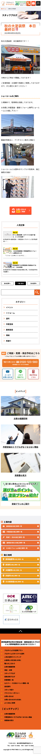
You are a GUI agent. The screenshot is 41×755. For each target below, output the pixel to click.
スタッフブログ (9, 673)
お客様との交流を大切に (12, 660)
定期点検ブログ (9, 676)
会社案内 (7, 686)
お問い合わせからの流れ (12, 699)
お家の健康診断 (9, 667)
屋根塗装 (9, 329)
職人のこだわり (9, 663)
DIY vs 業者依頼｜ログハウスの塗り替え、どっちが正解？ (24, 236)
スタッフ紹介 (9, 690)
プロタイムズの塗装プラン (13, 650)
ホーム (4, 8)
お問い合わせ (9, 696)
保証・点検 (8, 670)
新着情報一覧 (9, 680)
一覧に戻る (20, 283)
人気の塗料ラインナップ (12, 657)
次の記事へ (33, 283)
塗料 (8, 318)
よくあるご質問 (9, 703)
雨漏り (8, 340)
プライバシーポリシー (12, 693)
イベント (9, 307)
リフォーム (10, 313)
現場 (8, 335)
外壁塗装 (9, 324)
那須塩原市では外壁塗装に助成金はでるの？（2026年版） (24, 266)
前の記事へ (7, 283)
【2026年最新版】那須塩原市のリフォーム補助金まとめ (25, 252)
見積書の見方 (9, 720)
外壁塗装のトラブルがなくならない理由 (18, 717)
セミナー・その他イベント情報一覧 (16, 683)
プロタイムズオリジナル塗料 (14, 654)
